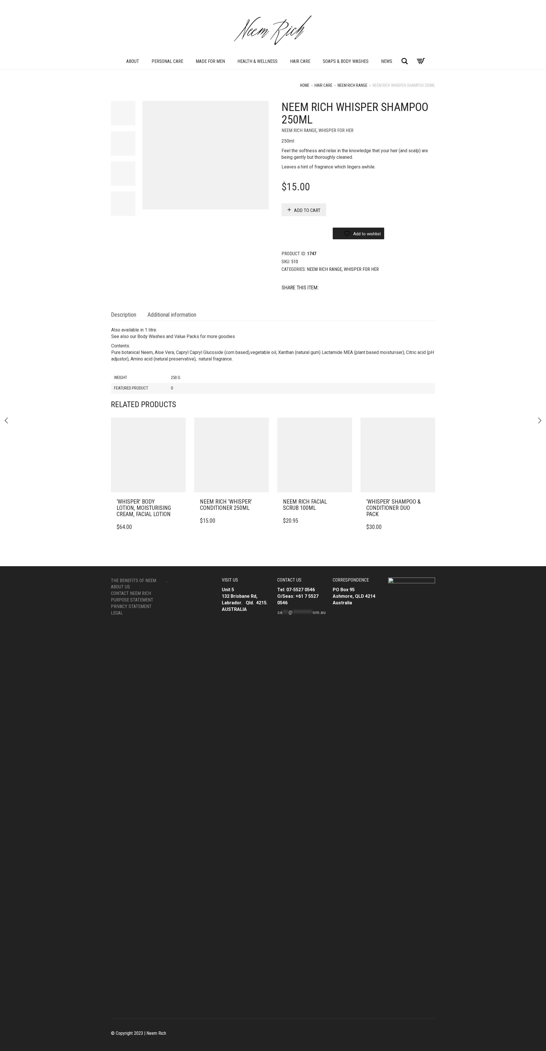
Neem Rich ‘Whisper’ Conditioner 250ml (226, 504)
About (132, 61)
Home (304, 85)
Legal (117, 613)
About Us (120, 587)
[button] (180, 501)
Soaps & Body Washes (346, 61)
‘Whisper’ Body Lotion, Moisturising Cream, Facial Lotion (144, 508)
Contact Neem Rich (131, 593)
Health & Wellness (257, 61)
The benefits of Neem (133, 580)
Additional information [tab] (172, 314)
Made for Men (210, 61)
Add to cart (307, 210)
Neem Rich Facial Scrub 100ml (305, 504)
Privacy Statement (131, 606)
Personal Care (167, 61)
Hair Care (300, 61)
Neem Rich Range (352, 85)
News (386, 61)
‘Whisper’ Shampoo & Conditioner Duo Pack (393, 508)
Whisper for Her (335, 130)
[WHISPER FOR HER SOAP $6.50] (539, 420)
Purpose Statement (132, 600)
